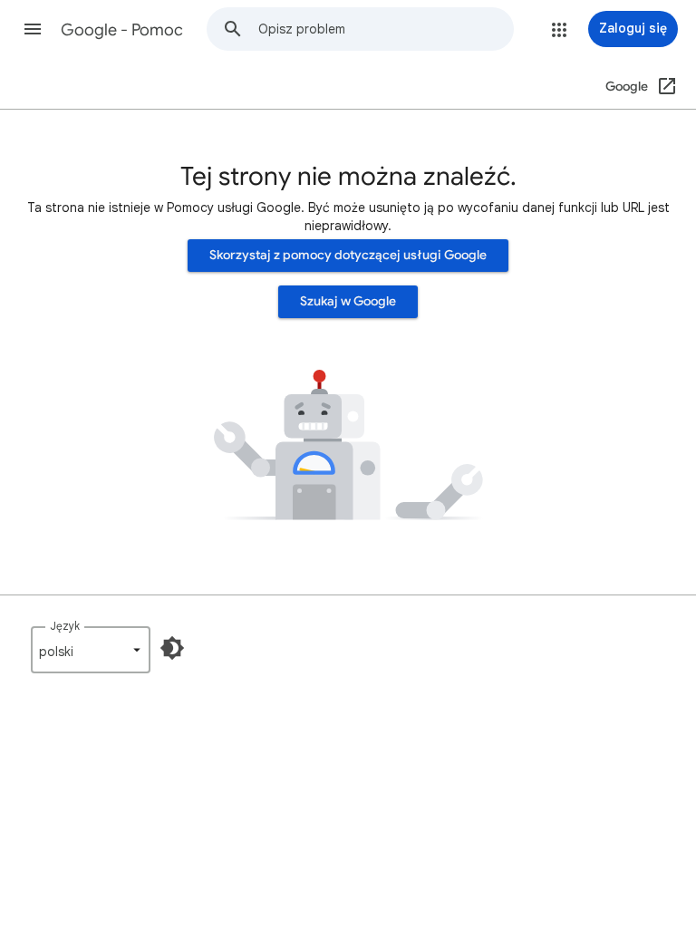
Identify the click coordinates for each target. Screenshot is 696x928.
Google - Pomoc (122, 30)
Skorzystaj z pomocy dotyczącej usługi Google (348, 255)
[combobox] (385, 29)
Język (65, 626)
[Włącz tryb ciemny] (172, 648)
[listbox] (90, 649)
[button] (32, 29)
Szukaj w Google (348, 301)
